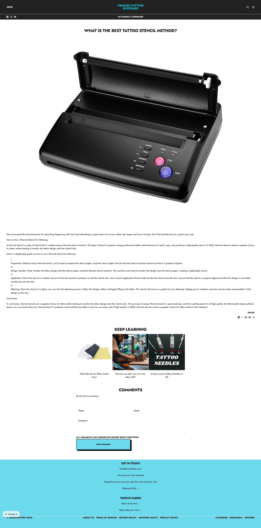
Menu (10, 7)
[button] (253, 317)
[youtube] (15, 16)
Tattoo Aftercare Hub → (130, 510)
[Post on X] (242, 317)
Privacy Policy (169, 517)
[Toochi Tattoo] (130, 7)
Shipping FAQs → (130, 488)
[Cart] (253, 7)
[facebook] (7, 16)
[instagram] (11, 16)
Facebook (221, 517)
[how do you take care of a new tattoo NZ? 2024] (130, 352)
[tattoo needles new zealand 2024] (167, 352)
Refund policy (127, 517)
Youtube (249, 517)
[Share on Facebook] (238, 317)
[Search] (247, 7)
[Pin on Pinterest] (245, 317)
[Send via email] (249, 317)
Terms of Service (106, 517)
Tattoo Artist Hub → (130, 503)
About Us (88, 517)
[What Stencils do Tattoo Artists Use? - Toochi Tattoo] (94, 352)
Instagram (235, 517)
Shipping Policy (148, 517)
